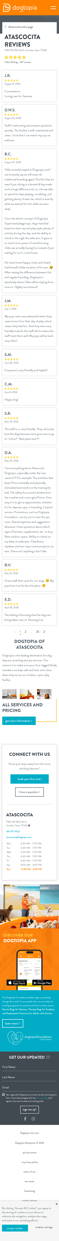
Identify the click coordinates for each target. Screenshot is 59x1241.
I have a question (28, 792)
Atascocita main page (20, 27)
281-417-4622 (13, 831)
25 (37, 632)
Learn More (11, 1023)
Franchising (29, 1191)
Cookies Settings (44, 1227)
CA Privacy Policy (30, 1162)
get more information (17, 721)
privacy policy (41, 1098)
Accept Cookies (15, 1228)
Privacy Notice (29, 1152)
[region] (29, 1221)
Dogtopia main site (29, 1133)
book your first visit (29, 779)
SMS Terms (29, 1181)
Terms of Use (29, 1171)
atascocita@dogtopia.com (19, 837)
